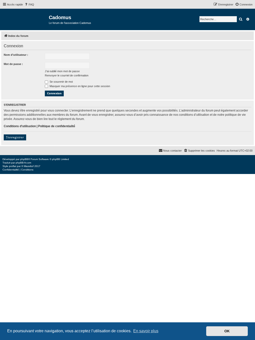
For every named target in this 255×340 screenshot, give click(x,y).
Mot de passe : (13, 63)
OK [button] (227, 331)
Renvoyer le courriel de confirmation (66, 75)
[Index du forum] (25, 19)
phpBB (24, 159)
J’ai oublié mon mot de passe (62, 71)
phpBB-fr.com (23, 162)
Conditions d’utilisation (20, 126)
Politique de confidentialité (56, 126)
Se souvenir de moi (61, 81)
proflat (12, 166)
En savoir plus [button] (145, 331)
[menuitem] (29, 4)
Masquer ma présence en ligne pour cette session (79, 86)
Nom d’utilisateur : (16, 54)
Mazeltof (29, 166)
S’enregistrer (15, 137)
